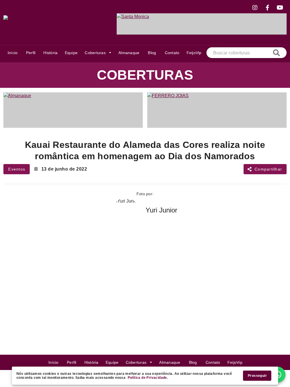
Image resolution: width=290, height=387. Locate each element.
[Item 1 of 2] (145, 110)
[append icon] (276, 52)
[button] (98, 52)
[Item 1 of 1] (201, 23)
